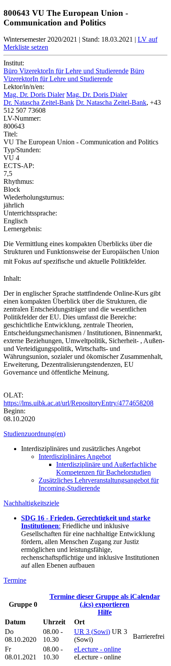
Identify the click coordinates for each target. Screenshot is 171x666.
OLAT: (13, 395)
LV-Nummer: (22, 118)
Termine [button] (15, 580)
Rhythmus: (19, 181)
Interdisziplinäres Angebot (75, 456)
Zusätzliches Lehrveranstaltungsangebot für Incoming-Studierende (99, 484)
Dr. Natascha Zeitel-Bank (39, 102)
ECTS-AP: (19, 165)
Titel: (11, 134)
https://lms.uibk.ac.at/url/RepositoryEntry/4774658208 (78, 403)
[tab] (85, 434)
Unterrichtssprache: (30, 213)
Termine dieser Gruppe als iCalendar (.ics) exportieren (105, 600)
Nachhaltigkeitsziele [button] (31, 503)
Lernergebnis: (23, 229)
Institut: (14, 63)
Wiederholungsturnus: (34, 197)
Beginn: (14, 411)
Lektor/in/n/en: (24, 86)
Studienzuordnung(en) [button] (34, 433)
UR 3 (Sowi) (92, 631)
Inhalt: (12, 278)
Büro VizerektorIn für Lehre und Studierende (66, 71)
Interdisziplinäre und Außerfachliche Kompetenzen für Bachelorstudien (106, 468)
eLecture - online (97, 649)
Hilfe (105, 612)
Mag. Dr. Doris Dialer (34, 94)
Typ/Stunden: (22, 150)
